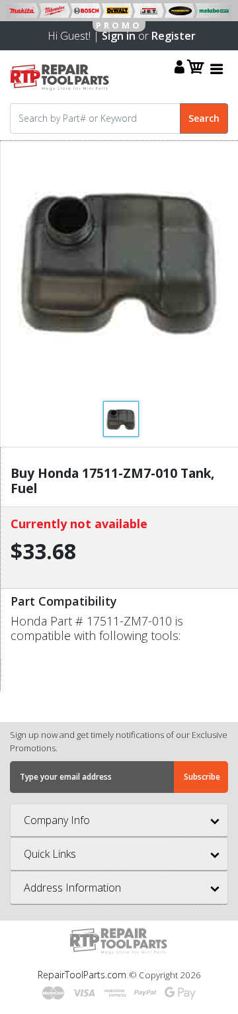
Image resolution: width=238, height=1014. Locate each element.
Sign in (119, 35)
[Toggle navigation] (217, 68)
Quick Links (50, 854)
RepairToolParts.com (83, 974)
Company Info (57, 820)
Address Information (72, 887)
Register (173, 35)
